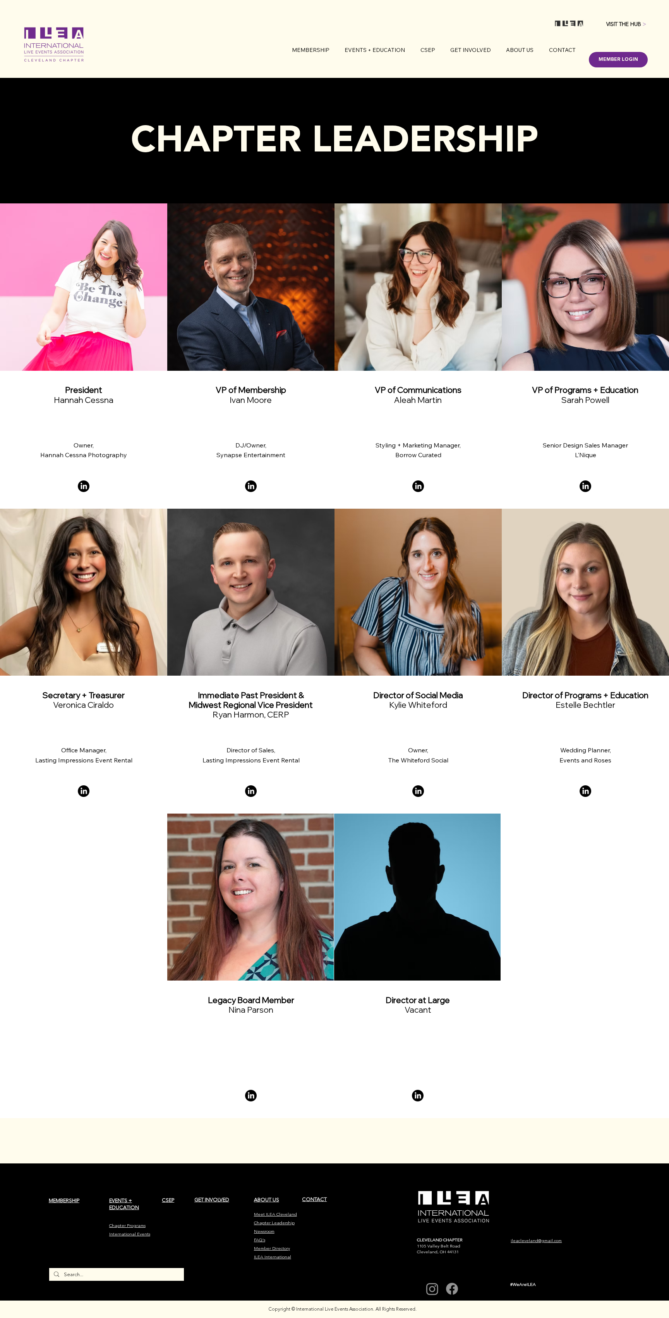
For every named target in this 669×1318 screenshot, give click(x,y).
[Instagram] (432, 1289)
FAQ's (259, 1240)
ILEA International (272, 1257)
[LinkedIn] (251, 1095)
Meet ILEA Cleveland (275, 1214)
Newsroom (264, 1231)
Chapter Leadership (274, 1223)
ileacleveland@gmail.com (536, 1240)
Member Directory (272, 1248)
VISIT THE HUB (626, 24)
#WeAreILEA (523, 1284)
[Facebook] (452, 1289)
